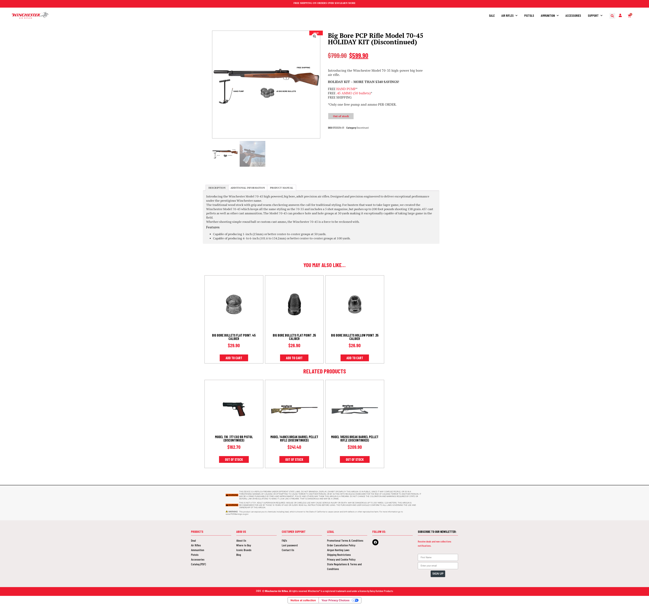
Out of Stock (234, 459)
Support (593, 15)
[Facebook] (375, 542)
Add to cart (234, 358)
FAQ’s (284, 540)
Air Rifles (507, 15)
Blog (238, 554)
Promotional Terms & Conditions (345, 540)
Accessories (573, 15)
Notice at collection (303, 600)
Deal (193, 540)
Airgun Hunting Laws (338, 550)
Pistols (529, 15)
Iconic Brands (243, 550)
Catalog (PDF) (198, 564)
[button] (612, 16)
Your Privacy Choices (335, 600)
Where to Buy (243, 545)
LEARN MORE (347, 3)
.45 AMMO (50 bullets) (353, 93)
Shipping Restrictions (339, 554)
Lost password (290, 545)
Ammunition (548, 15)
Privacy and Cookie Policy (341, 559)
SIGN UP (437, 573)
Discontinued (363, 127)
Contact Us (288, 550)
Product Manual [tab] (281, 187)
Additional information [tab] (248, 187)
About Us (241, 540)
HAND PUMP (346, 89)
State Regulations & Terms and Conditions (344, 566)
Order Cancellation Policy (341, 545)
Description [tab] (217, 187)
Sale (492, 15)
